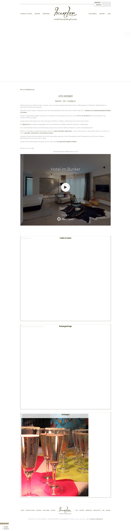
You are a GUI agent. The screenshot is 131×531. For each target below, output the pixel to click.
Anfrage (38, 510)
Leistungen (93, 13)
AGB (103, 510)
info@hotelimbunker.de (96, 519)
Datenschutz (97, 510)
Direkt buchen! (4, 523)
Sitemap (108, 510)
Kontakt (81, 510)
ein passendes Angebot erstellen (67, 141)
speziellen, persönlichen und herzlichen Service (38, 133)
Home (22, 510)
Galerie (102, 13)
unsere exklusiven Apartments (62, 131)
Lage (109, 13)
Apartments (26, 124)
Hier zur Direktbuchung (27, 89)
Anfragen (46, 13)
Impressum (89, 510)
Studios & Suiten (26, 13)
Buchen (37, 13)
